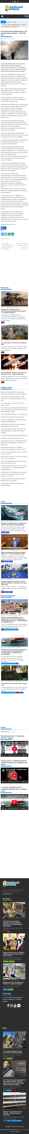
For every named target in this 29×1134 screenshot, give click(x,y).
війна (8, 238)
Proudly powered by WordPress (9, 1129)
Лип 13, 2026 (5, 550)
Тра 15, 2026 (7, 950)
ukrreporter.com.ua (7, 893)
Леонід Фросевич (14, 307)
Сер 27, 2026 (5, 307)
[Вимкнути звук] (24, 755)
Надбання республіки (16, 1120)
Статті (7, 532)
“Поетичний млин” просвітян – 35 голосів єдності (14, 414)
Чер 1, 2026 (6, 919)
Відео (3, 561)
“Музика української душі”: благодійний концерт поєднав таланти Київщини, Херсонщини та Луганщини (14, 442)
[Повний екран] (26, 755)
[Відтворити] (2, 755)
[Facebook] (8, 1006)
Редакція (12, 39)
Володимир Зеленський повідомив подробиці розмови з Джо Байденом (7, 246)
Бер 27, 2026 (7, 980)
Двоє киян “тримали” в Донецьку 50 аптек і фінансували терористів (22, 246)
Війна (3, 238)
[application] (14, 749)
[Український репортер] (2, 16)
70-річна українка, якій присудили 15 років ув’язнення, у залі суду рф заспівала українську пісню (14, 398)
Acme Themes (15, 1131)
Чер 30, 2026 (5, 579)
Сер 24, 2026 (5, 370)
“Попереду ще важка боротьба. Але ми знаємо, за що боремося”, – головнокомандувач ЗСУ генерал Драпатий (14, 467)
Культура (9, 1090)
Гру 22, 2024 (5, 681)
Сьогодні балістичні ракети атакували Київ (12, 417)
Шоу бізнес (14, 1090)
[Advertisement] (14, 267)
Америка (5, 989)
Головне (3, 532)
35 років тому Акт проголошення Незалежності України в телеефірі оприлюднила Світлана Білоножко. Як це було (14, 474)
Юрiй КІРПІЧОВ (13, 521)
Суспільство (11, 961)
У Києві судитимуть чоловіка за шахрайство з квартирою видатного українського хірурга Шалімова (13, 430)
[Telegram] (19, 1006)
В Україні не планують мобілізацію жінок (12, 438)
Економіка (5, 961)
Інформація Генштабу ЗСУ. (8, 224)
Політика (17, 692)
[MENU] (27, 16)
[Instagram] (11, 1006)
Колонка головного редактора (11, 629)
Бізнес (4, 931)
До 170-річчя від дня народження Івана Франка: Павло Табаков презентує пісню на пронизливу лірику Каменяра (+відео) (14, 409)
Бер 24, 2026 (5, 615)
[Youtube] (15, 1006)
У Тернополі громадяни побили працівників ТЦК (14, 435)
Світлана (12, 370)
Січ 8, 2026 (4, 647)
